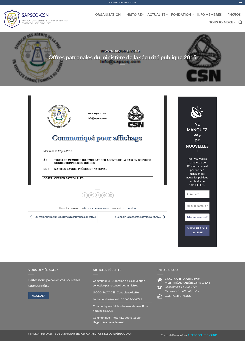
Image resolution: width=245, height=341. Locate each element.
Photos (234, 14)
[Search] (240, 22)
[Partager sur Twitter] (91, 195)
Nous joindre (221, 22)
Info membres (209, 14)
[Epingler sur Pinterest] (104, 195)
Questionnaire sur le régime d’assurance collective (65, 217)
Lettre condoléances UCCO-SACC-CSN (117, 299)
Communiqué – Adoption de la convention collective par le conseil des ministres (119, 283)
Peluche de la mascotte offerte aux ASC (137, 217)
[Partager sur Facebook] (85, 195)
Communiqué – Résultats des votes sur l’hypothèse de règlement (117, 320)
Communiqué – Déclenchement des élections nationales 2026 (120, 308)
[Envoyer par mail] (98, 195)
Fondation (181, 14)
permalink (131, 208)
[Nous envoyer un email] (240, 2)
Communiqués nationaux (122, 51)
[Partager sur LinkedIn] (111, 195)
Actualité (156, 14)
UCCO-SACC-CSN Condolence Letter (116, 292)
